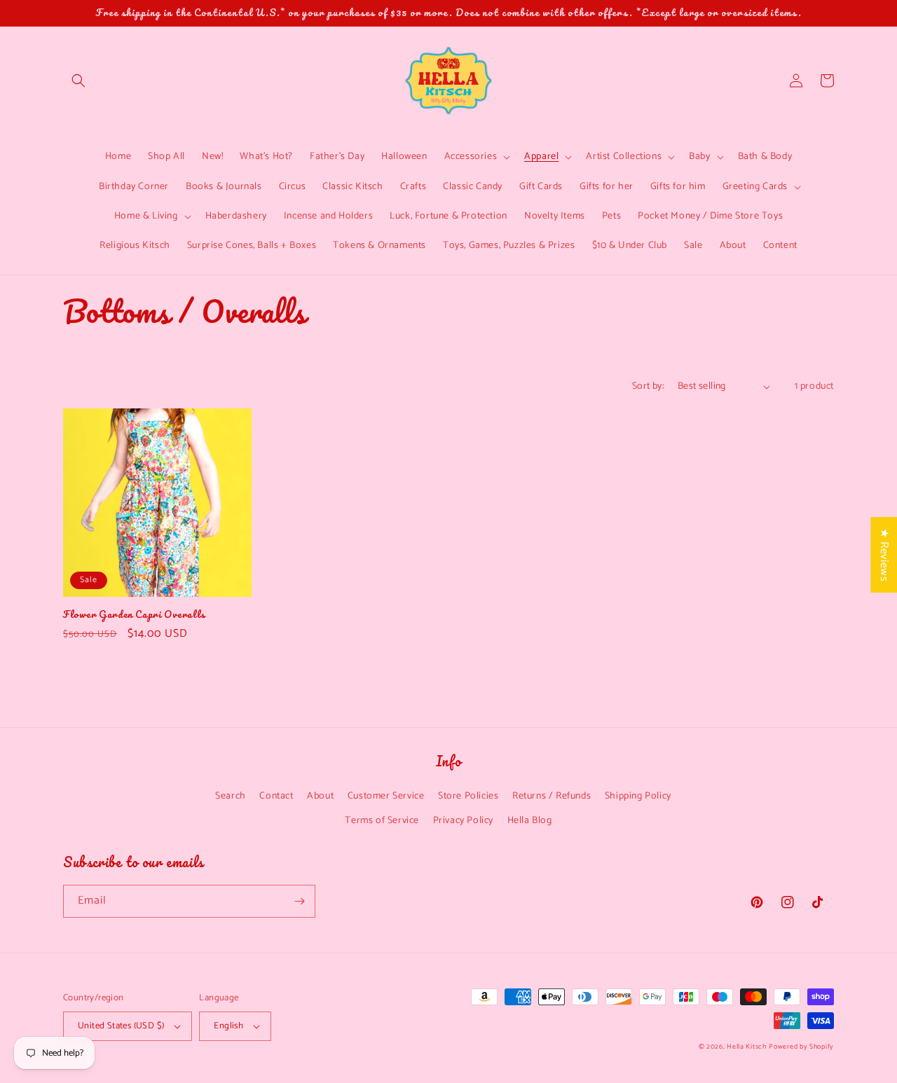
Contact (276, 796)
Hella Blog (529, 821)
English (228, 1026)
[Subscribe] (299, 901)
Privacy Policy (463, 821)
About (320, 796)
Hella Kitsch (746, 1046)
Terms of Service (382, 821)
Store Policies (468, 796)
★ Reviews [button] (884, 554)
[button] (78, 80)
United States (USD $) (121, 1026)
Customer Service (386, 796)
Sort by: (648, 386)
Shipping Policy (638, 796)
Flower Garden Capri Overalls (134, 615)
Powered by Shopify (801, 1046)
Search (230, 796)
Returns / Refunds (551, 796)
